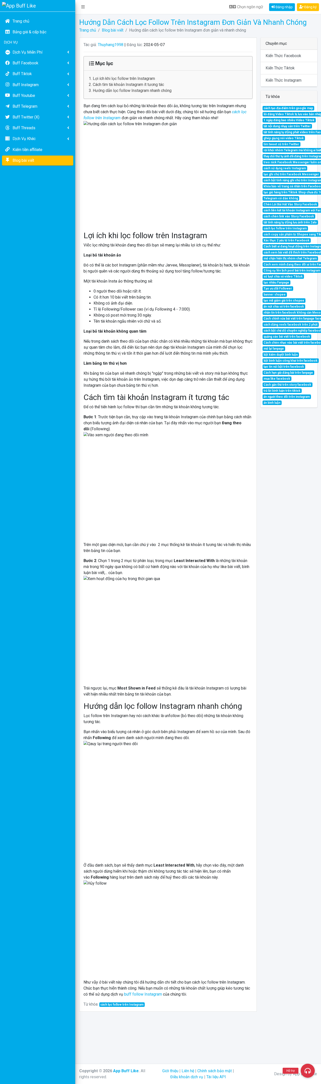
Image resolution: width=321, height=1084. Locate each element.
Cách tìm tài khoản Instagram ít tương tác (128, 84)
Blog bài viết (112, 30)
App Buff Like (126, 1070)
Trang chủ (87, 30)
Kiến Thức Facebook (283, 55)
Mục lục (103, 63)
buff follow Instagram (143, 994)
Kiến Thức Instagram (283, 80)
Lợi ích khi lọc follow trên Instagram (124, 78)
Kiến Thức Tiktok (280, 68)
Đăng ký (310, 7)
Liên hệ (188, 1070)
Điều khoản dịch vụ (186, 1076)
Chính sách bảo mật (214, 1070)
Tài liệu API (216, 1076)
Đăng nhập (284, 7)
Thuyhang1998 (110, 44)
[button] (83, 7)
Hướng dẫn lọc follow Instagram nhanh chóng (132, 90)
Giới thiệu (170, 1070)
